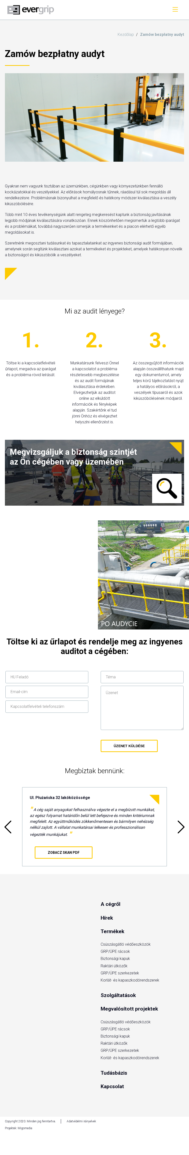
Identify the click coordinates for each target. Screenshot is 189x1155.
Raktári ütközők (114, 966)
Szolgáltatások (118, 995)
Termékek (112, 931)
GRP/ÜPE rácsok (115, 951)
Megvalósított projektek (129, 1009)
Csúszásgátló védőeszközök (126, 944)
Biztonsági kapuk (115, 958)
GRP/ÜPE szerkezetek (120, 973)
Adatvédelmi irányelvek (81, 1121)
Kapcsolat (112, 1086)
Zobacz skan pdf (63, 853)
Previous (8, 827)
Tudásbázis (114, 1073)
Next (181, 827)
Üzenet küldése (129, 746)
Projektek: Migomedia (18, 1128)
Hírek (107, 918)
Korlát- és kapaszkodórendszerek (130, 980)
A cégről (110, 904)
